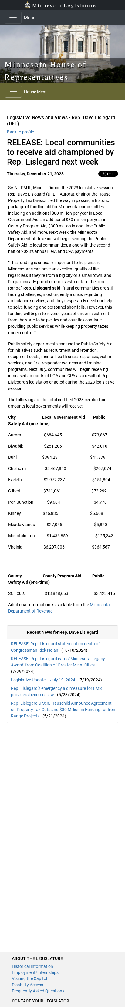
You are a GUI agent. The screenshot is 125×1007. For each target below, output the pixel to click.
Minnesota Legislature (64, 5)
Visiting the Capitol (29, 978)
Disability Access (27, 984)
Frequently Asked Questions (38, 991)
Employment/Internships (35, 972)
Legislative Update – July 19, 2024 (43, 679)
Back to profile (20, 131)
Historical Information (32, 966)
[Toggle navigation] (13, 18)
